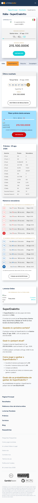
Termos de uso (7, 459)
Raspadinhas (7, 430)
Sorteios (5, 420)
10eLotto (23, 63)
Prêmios (5, 416)
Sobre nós (5, 450)
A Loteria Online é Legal (9, 446)
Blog (3, 425)
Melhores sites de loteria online (14, 406)
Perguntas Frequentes (9, 438)
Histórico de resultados (19, 103)
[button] (35, 3)
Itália (3, 63)
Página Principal (12, 10)
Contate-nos (6, 455)
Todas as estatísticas (19, 276)
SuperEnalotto (12, 63)
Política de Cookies (8, 463)
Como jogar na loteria (9, 442)
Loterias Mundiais (8, 411)
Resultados (22, 10)
